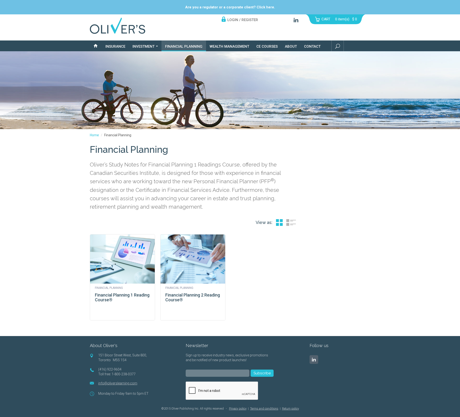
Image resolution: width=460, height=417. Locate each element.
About (291, 46)
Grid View (279, 222)
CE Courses (267, 46)
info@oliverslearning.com (117, 383)
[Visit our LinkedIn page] (314, 359)
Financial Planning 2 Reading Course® (192, 297)
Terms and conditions (264, 408)
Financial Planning (183, 46)
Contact (312, 46)
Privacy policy (238, 408)
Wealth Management (229, 46)
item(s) (346, 19)
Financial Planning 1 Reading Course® (122, 297)
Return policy (290, 408)
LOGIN (232, 20)
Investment (143, 46)
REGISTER (250, 20)
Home (94, 135)
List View (291, 222)
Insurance (115, 46)
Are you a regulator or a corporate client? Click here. (230, 7)
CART (326, 19)
